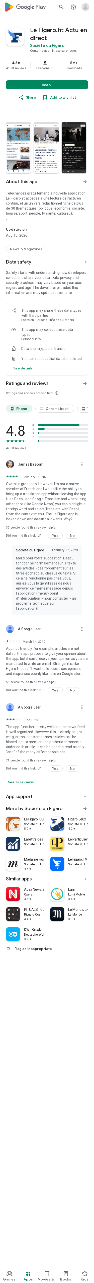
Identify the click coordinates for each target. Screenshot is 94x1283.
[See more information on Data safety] (85, 262)
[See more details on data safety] (23, 368)
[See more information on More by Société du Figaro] (85, 809)
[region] (47, 65)
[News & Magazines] (26, 249)
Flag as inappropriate (29, 948)
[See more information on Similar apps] (85, 879)
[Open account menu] (85, 7)
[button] (52, 68)
